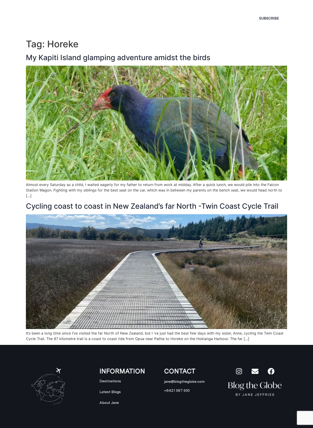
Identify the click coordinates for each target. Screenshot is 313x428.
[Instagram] (239, 371)
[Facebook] (271, 371)
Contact (223, 18)
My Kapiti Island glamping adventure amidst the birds (118, 57)
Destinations (139, 18)
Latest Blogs (186, 18)
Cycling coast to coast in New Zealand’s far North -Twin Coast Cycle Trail (152, 206)
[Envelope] (255, 371)
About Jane (100, 18)
